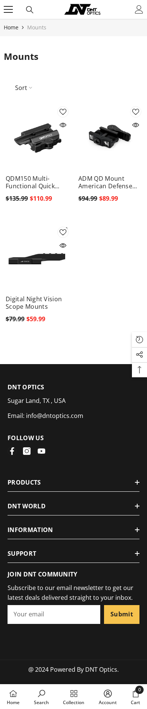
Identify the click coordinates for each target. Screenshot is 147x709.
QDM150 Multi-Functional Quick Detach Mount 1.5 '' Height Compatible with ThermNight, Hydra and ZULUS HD (37, 182)
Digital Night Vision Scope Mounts (34, 302)
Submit (121, 614)
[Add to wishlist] (63, 111)
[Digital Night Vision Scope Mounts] (37, 258)
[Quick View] (63, 125)
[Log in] (139, 9)
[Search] (29, 9)
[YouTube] (41, 451)
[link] (41, 696)
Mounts (36, 27)
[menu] (8, 9)
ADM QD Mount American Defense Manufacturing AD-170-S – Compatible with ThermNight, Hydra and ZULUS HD (109, 182)
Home (11, 27)
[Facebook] (12, 451)
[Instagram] (26, 451)
